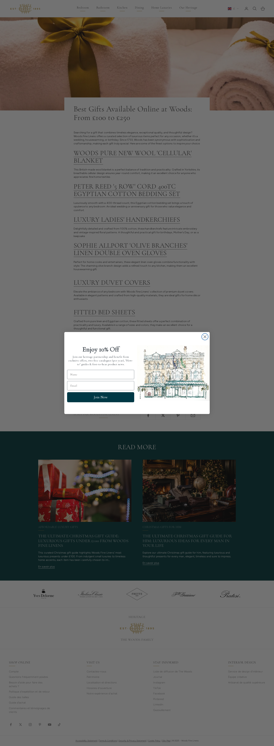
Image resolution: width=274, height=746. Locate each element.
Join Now (101, 397)
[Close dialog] (205, 337)
